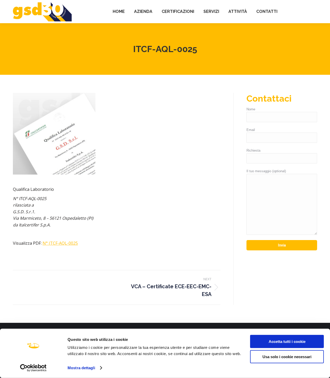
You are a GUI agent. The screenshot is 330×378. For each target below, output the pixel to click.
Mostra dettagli (81, 368)
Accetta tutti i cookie (287, 341)
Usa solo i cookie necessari (286, 356)
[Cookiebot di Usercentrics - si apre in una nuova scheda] (33, 368)
